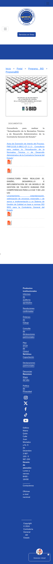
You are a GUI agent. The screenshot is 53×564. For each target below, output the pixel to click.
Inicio (8, 69)
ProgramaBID (12, 72)
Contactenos (28, 485)
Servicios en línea (26, 34)
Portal (19, 69)
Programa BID (36, 69)
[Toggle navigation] (47, 3)
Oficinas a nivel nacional (26, 494)
